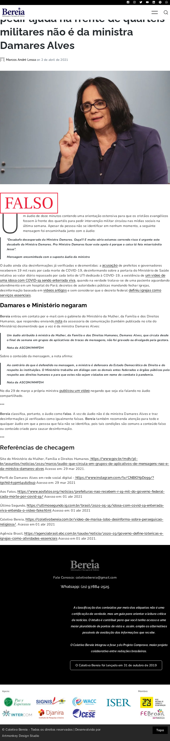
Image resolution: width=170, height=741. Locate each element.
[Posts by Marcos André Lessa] (3, 60)
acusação (110, 265)
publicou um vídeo (75, 391)
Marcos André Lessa (21, 60)
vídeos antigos (55, 290)
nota (58, 321)
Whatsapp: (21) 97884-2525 (85, 586)
